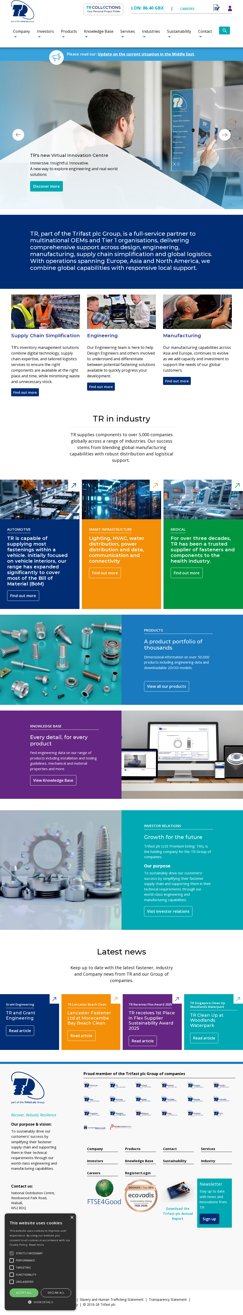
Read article (20, 1015)
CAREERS (187, 8)
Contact (205, 31)
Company (21, 31)
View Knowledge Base (53, 765)
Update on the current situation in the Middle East (146, 54)
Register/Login (138, 1158)
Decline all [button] (56, 1292)
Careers (93, 1158)
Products (69, 31)
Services (127, 31)
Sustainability (179, 31)
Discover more (46, 180)
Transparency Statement (168, 1284)
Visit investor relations (168, 896)
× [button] (72, 1217)
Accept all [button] (24, 1292)
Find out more (25, 377)
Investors (45, 31)
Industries (151, 31)
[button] (18, 127)
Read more (36, 1244)
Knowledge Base (98, 31)
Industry (208, 1146)
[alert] (40, 1261)
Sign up (209, 1203)
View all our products (166, 671)
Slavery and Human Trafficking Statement (112, 1284)
